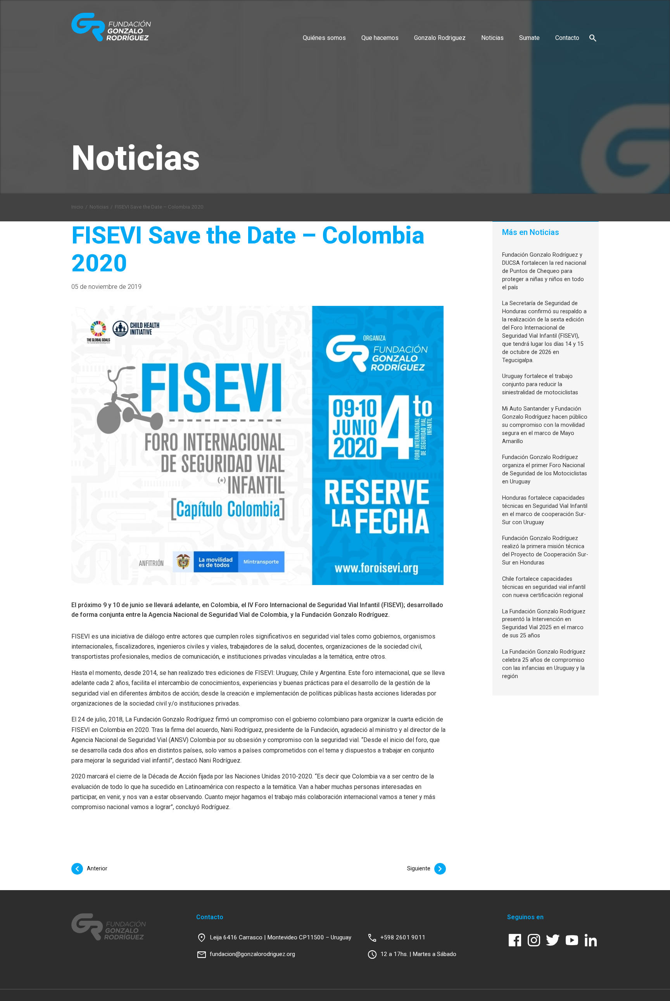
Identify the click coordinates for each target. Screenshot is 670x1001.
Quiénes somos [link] (324, 37)
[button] (593, 37)
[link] (111, 27)
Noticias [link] (492, 37)
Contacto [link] (567, 37)
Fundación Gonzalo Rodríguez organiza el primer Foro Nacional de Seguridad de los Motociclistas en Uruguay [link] (544, 469)
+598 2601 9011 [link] (402, 937)
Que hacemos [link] (380, 37)
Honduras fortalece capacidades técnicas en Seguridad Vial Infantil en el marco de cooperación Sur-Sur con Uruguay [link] (544, 510)
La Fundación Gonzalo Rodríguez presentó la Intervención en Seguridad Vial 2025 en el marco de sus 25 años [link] (543, 623)
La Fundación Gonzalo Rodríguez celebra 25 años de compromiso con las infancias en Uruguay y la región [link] (543, 664)
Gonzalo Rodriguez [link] (440, 37)
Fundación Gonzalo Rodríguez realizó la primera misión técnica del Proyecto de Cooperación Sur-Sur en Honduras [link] (545, 550)
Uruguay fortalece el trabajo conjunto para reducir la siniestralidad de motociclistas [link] (540, 384)
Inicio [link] (77, 207)
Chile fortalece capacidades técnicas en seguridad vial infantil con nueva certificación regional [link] (543, 587)
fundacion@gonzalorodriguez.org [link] (252, 954)
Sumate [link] (529, 37)
